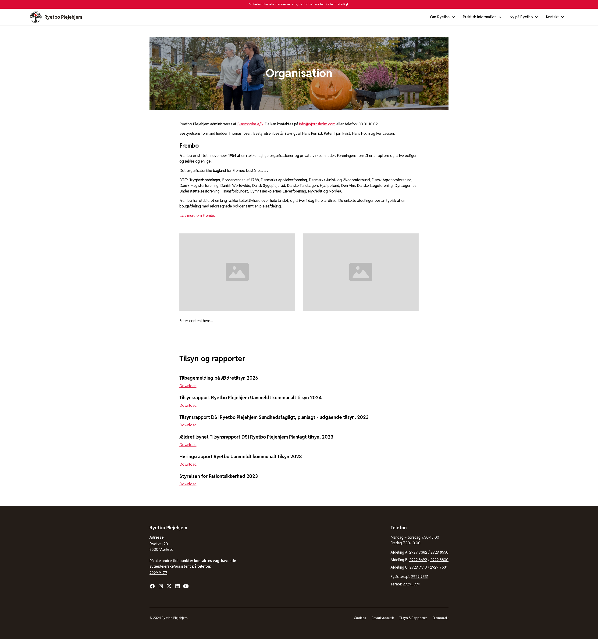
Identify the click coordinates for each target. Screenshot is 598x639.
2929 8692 (418, 559)
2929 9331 (419, 576)
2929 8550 (439, 552)
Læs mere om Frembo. (197, 215)
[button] (442, 17)
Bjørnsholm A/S (250, 124)
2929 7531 (439, 567)
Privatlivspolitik (383, 618)
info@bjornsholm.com (317, 124)
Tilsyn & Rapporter (413, 618)
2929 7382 (418, 552)
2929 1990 (411, 584)
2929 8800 (439, 559)
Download (187, 385)
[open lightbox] (237, 272)
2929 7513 (418, 567)
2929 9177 (158, 572)
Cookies (360, 618)
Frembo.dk (440, 618)
